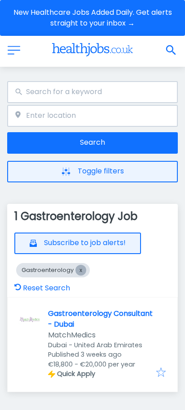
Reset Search (46, 288)
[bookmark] (161, 373)
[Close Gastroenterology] (80, 270)
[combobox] (92, 92)
